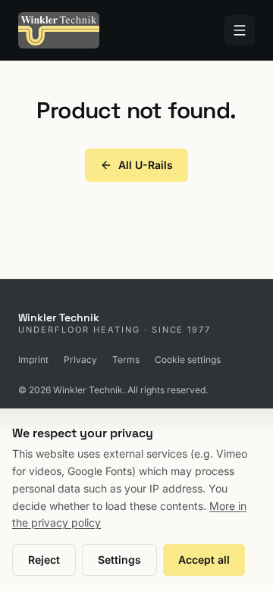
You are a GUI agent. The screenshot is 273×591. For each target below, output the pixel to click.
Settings (119, 559)
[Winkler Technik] (58, 30)
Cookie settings (188, 359)
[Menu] (239, 30)
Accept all (204, 559)
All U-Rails (145, 164)
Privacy (80, 359)
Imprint (33, 359)
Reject (44, 559)
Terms (126, 359)
